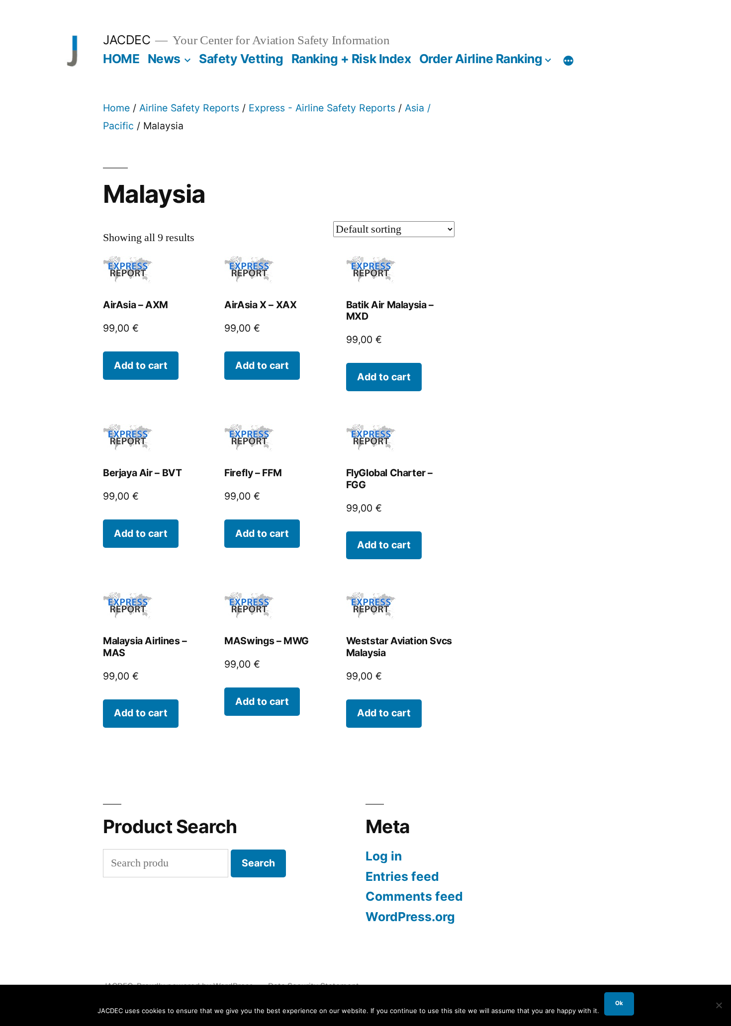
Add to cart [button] (141, 365)
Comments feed (414, 896)
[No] (719, 1005)
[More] (568, 61)
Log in (384, 856)
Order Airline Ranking (481, 58)
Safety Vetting (241, 58)
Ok (619, 1003)
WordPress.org (410, 916)
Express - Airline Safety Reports (322, 108)
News (164, 58)
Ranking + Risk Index (351, 58)
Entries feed (402, 876)
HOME (121, 58)
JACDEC (126, 39)
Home (116, 108)
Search (258, 863)
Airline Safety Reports (189, 108)
